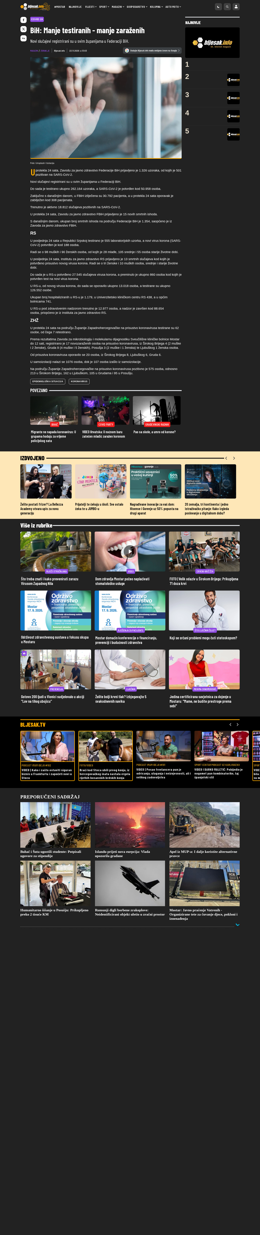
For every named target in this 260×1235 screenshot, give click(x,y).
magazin (34, 50)
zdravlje (45, 50)
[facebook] (23, 20)
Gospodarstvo (136, 6)
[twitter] (23, 29)
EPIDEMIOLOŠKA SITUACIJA (47, 381)
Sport (103, 6)
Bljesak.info (59, 50)
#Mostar (59, 6)
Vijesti (89, 6)
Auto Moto (172, 6)
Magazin (117, 6)
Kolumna (155, 6)
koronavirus (79, 381)
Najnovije (75, 6)
